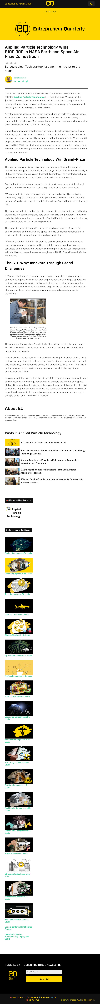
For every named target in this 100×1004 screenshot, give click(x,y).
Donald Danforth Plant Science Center (18, 928)
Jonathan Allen (20, 78)
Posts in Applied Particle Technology (33, 433)
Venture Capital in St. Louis (17, 614)
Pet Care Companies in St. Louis (16, 786)
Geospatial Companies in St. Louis (17, 718)
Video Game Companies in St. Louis (18, 832)
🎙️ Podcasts (44, 997)
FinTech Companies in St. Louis (18, 676)
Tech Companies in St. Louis (17, 594)
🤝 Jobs (23, 997)
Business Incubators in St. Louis (16, 898)
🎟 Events (14, 997)
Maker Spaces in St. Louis (16, 853)
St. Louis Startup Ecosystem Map (17, 875)
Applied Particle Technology (29, 97)
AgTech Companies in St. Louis (18, 655)
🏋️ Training (32, 997)
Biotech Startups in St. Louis (17, 635)
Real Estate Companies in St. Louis (17, 809)
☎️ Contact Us (32, 1000)
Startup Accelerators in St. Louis (17, 920)
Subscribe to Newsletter (18, 4)
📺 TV (53, 997)
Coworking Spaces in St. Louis (18, 573)
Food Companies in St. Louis (17, 696)
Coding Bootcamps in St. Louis (18, 553)
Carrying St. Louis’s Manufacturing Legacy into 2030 (17, 936)
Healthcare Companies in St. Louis (17, 741)
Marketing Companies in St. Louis (17, 763)
